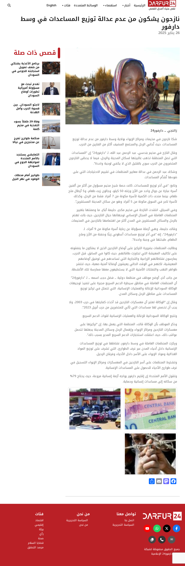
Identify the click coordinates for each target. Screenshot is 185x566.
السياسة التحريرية (77, 520)
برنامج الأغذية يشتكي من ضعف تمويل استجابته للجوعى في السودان (25, 69)
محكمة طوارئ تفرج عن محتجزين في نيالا (25, 140)
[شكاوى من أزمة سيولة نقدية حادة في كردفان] (150, 408)
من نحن (83, 524)
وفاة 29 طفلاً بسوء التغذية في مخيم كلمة (26, 125)
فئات (67, 5)
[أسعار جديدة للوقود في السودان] (95, 408)
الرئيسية (139, 5)
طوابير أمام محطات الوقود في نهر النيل (25, 177)
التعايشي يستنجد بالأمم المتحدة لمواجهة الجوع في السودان (27, 160)
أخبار (127, 5)
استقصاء (111, 5)
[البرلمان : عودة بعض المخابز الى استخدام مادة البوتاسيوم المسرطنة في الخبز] (150, 453)
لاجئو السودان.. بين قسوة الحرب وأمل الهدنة (26, 108)
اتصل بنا (129, 520)
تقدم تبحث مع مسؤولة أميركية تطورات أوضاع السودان (28, 89)
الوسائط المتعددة (86, 5)
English (51, 5)
